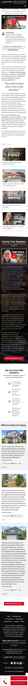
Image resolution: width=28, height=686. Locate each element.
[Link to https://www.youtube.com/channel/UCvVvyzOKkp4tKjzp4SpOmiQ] (11, 663)
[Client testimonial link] (14, 436)
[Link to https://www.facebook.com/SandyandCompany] (14, 663)
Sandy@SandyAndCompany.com (14, 653)
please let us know (18, 636)
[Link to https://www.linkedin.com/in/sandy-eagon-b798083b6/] (17, 663)
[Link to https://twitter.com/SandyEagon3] (23, 663)
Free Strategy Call (13, 50)
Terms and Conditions (18, 667)
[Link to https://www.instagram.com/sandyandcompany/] (20, 663)
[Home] (13, 2)
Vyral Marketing (19, 671)
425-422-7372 (7, 643)
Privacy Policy (8, 667)
